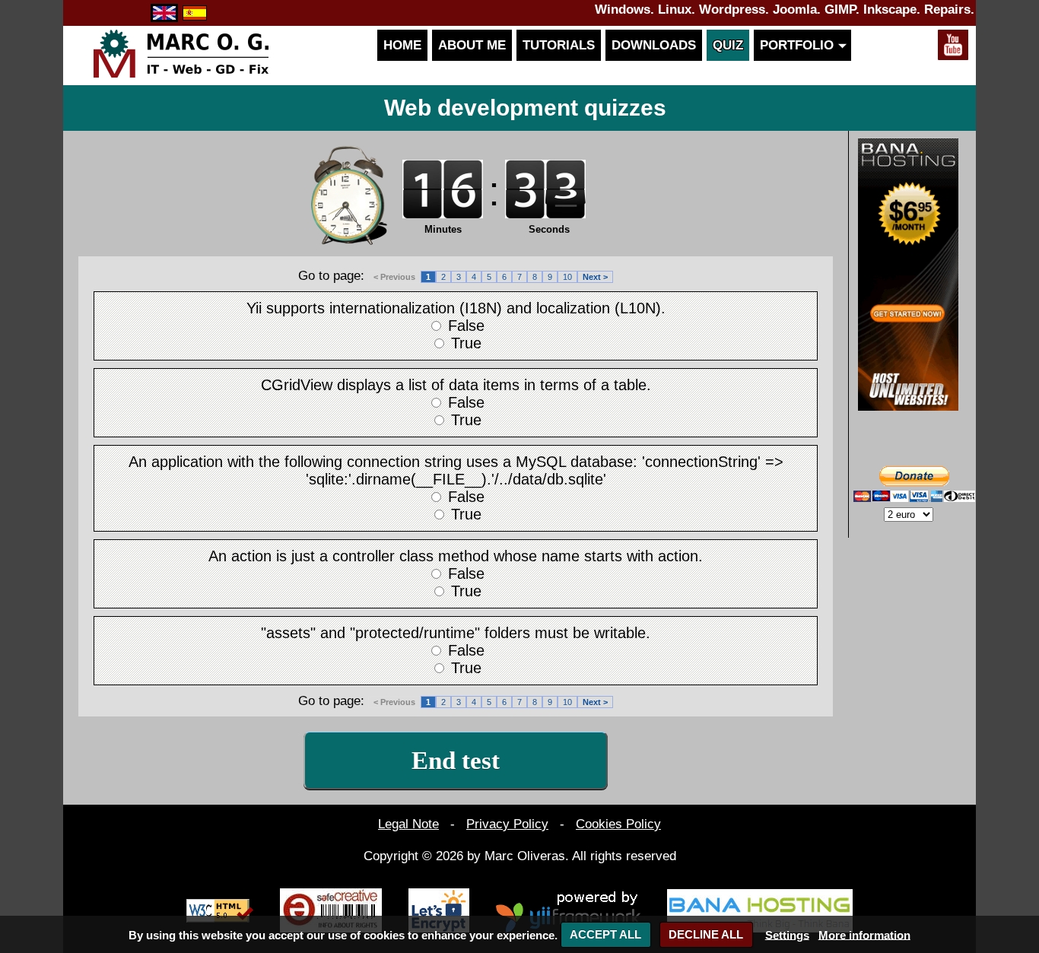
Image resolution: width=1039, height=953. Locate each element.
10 (567, 276)
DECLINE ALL (706, 934)
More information (864, 934)
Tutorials (559, 44)
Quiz (728, 44)
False (466, 325)
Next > (595, 276)
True (466, 343)
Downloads (654, 44)
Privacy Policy (507, 823)
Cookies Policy (618, 823)
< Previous (394, 276)
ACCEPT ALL (605, 934)
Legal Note (408, 823)
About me (472, 44)
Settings (787, 934)
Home (402, 44)
